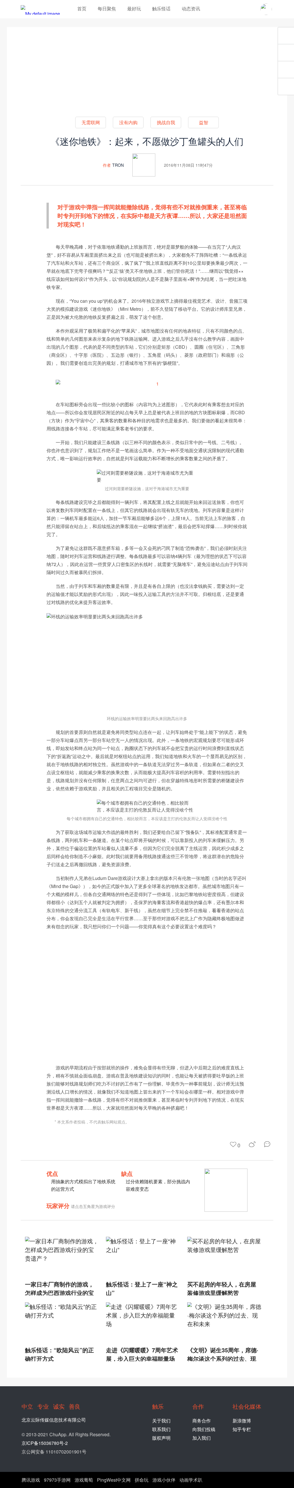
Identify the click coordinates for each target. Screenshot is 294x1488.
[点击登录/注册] (266, 9)
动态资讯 (191, 8)
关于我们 (161, 1420)
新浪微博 (242, 1420)
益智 (203, 122)
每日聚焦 (107, 8)
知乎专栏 (242, 1429)
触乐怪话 (161, 8)
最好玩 (134, 8)
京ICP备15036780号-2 (45, 1443)
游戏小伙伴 (163, 1480)
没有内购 (128, 122)
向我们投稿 (203, 1429)
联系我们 (161, 1429)
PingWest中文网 (114, 1480)
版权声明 (161, 1438)
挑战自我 (166, 122)
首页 (81, 8)
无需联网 (91, 122)
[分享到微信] (268, 1144)
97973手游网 (57, 1480)
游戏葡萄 (84, 1480)
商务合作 (201, 1420)
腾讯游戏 (31, 1480)
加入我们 (201, 1438)
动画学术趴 (190, 1480)
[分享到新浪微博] (252, 1144)
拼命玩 (141, 1480)
